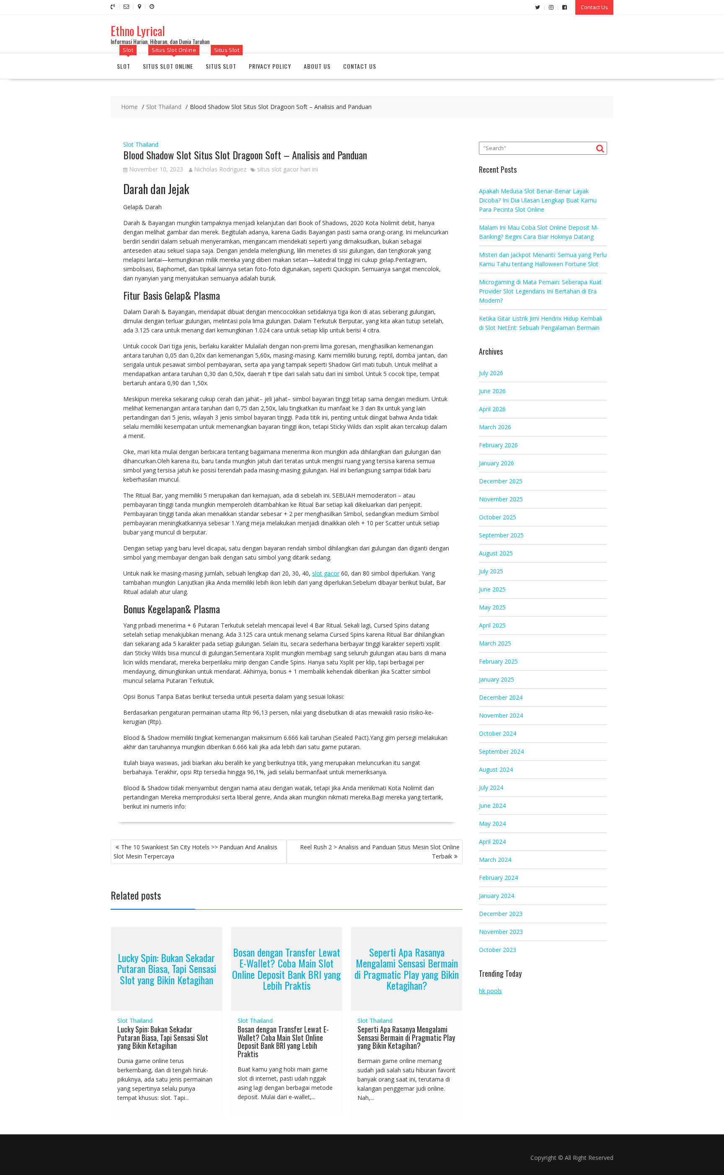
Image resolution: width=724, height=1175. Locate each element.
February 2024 (498, 878)
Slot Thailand (140, 144)
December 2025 (500, 481)
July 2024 (491, 787)
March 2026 (495, 427)
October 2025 (497, 517)
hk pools (490, 991)
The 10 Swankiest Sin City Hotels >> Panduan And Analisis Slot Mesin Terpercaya (195, 851)
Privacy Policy (270, 66)
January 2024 (496, 896)
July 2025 (491, 571)
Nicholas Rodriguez (220, 169)
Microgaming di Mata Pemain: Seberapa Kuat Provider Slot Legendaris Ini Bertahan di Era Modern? (540, 291)
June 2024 (492, 805)
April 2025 (492, 625)
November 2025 (501, 499)
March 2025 (495, 643)
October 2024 (497, 733)
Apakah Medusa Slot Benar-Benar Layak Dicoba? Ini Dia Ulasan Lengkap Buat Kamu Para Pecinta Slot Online (538, 200)
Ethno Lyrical (138, 30)
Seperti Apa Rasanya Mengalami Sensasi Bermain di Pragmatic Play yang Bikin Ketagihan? (406, 968)
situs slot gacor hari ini (287, 169)
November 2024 (501, 715)
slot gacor (325, 573)
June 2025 (492, 589)
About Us (317, 66)
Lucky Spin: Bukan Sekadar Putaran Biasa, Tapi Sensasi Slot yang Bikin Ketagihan (166, 968)
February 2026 (498, 445)
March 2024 (495, 860)
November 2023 (501, 932)
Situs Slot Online (168, 66)
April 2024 (492, 842)
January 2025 (496, 679)
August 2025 (496, 553)
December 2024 (500, 697)
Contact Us (594, 7)
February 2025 (498, 661)
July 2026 (491, 373)
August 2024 (496, 769)
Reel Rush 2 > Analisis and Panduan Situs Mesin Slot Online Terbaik (380, 851)
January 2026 (496, 463)
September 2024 (501, 751)
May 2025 (492, 607)
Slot (123, 66)
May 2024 (492, 823)
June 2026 (492, 391)
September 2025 (501, 535)
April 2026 (492, 409)
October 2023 (497, 950)
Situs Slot (221, 66)
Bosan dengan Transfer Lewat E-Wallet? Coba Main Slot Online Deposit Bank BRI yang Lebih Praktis (286, 968)
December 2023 (500, 914)
